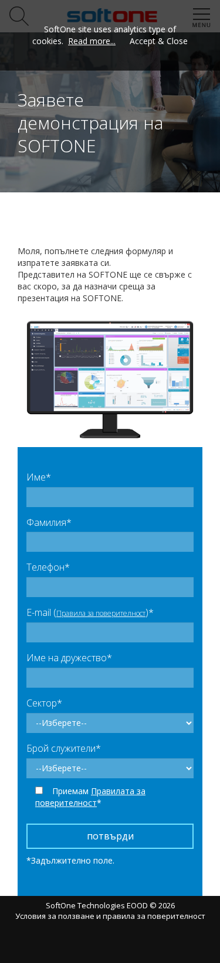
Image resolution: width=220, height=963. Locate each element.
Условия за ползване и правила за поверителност (110, 916)
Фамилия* (49, 522)
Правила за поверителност (100, 613)
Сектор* (44, 703)
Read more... (92, 40)
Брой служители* (63, 748)
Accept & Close (159, 40)
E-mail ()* (90, 612)
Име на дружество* (69, 657)
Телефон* (48, 567)
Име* (38, 477)
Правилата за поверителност (90, 796)
